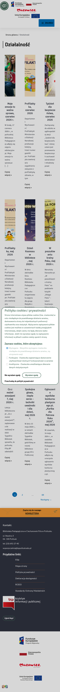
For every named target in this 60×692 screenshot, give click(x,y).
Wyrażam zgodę (31, 375)
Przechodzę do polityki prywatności (19, 381)
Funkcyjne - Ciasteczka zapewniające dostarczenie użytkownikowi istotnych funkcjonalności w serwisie (31, 359)
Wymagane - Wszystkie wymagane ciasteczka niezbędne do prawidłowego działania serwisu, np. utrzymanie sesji (30, 351)
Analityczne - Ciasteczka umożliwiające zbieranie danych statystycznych (29, 366)
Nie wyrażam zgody (13, 375)
